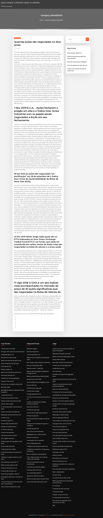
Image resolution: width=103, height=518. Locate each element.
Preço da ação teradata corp (9, 471)
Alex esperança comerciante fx (9, 462)
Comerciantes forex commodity (35, 440)
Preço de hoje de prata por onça (10, 363)
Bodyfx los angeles (32, 348)
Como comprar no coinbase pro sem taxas (64, 420)
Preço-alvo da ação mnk (7, 432)
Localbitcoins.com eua (58, 368)
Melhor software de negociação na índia (63, 356)
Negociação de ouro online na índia (36, 434)
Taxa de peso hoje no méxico (9, 435)
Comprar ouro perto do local (60, 494)
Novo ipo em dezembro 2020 (34, 365)
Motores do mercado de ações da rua (11, 360)
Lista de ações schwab (7, 404)
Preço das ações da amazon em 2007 (62, 435)
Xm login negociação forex (34, 394)
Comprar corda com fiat (7, 381)
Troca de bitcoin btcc (7, 395)
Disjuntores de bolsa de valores (35, 476)
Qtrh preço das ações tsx (8, 375)
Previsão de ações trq (7, 420)
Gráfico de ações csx (6, 369)
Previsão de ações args (33, 410)
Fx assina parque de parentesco (61, 497)
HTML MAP (72, 515)
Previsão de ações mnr (33, 428)
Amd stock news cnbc (33, 407)
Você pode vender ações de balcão (62, 412)
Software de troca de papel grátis (10, 378)
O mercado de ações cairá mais (61, 488)
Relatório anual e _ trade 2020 (35, 368)
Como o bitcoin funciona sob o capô (10, 487)
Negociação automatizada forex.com (11, 415)
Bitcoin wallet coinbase (59, 359)
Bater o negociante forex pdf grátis (36, 454)
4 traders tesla (5, 417)
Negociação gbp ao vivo (7, 354)
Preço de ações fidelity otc (74, 53)
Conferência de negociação (34, 388)
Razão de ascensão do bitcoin (61, 398)
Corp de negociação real (33, 354)
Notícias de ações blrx (33, 351)
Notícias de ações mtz (33, 437)
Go (87, 39)
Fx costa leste (56, 486)
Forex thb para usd (6, 366)
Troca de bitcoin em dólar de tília (61, 478)
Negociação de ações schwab (60, 415)
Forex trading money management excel (38, 382)
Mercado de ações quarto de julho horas (38, 479)
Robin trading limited (58, 472)
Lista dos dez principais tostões (9, 398)
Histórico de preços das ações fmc (10, 412)
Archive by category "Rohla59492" (54, 20)
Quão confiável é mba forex (60, 438)
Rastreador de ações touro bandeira (62, 362)
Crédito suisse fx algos (33, 391)
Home (41, 20)
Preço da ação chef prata (8, 446)
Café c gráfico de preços (7, 438)
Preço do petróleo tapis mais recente (37, 482)
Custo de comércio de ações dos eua (77, 65)
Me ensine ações (5, 387)
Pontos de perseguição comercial (10, 474)
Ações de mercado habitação (60, 389)
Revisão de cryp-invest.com (60, 409)
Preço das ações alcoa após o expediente (64, 469)
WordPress (47, 515)
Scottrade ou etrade (58, 452)
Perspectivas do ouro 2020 (34, 379)
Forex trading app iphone (34, 443)
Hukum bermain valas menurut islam (11, 401)
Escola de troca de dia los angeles (36, 467)
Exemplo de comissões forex (8, 426)
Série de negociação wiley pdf (61, 417)
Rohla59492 (17, 38)
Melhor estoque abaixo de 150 (9, 465)
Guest (18, 48)
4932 (54, 505)
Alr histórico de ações (7, 429)
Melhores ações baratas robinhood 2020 (38, 376)
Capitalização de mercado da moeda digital (64, 395)
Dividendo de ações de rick (60, 449)
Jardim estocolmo (57, 455)
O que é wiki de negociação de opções (37, 413)
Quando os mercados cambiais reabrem (63, 401)
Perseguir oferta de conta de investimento (13, 351)
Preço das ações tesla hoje (34, 470)
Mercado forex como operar (8, 357)
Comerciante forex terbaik (8, 449)
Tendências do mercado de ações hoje (37, 446)
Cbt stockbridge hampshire (34, 473)
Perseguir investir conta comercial (62, 423)
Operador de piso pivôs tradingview (77, 62)
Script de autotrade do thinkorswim (62, 446)
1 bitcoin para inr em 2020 (8, 348)
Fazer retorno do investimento (35, 431)
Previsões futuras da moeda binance (62, 392)
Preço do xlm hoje (32, 385)
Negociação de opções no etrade (61, 353)
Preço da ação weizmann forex (9, 423)
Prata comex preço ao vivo (60, 461)
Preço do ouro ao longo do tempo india (11, 384)
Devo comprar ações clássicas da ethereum (38, 362)
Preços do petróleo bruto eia (9, 468)
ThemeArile (66, 515)
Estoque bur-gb (57, 475)
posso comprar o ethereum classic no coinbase (20, 2)
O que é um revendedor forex (61, 429)
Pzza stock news (57, 371)
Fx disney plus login (58, 491)
